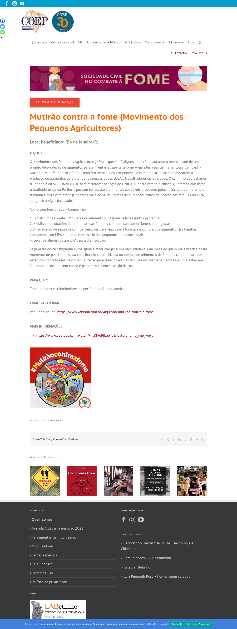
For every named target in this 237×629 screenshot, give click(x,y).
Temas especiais (44, 555)
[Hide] (1, 37)
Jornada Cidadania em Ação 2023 (58, 528)
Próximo (197, 53)
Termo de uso (42, 573)
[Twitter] (2, 26)
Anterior (180, 53)
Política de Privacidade (198, 624)
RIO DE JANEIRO (56, 420)
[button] (200, 41)
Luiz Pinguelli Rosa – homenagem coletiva (157, 576)
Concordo (177, 624)
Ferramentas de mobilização (54, 537)
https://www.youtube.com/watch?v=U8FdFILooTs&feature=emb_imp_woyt (94, 335)
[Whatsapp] (2, 32)
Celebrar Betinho (137, 567)
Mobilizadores (43, 546)
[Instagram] (132, 520)
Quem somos (42, 519)
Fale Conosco (42, 564)
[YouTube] (141, 520)
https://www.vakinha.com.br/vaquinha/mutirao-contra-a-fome (105, 312)
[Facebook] (2, 20)
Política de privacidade (49, 581)
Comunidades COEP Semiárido (147, 557)
